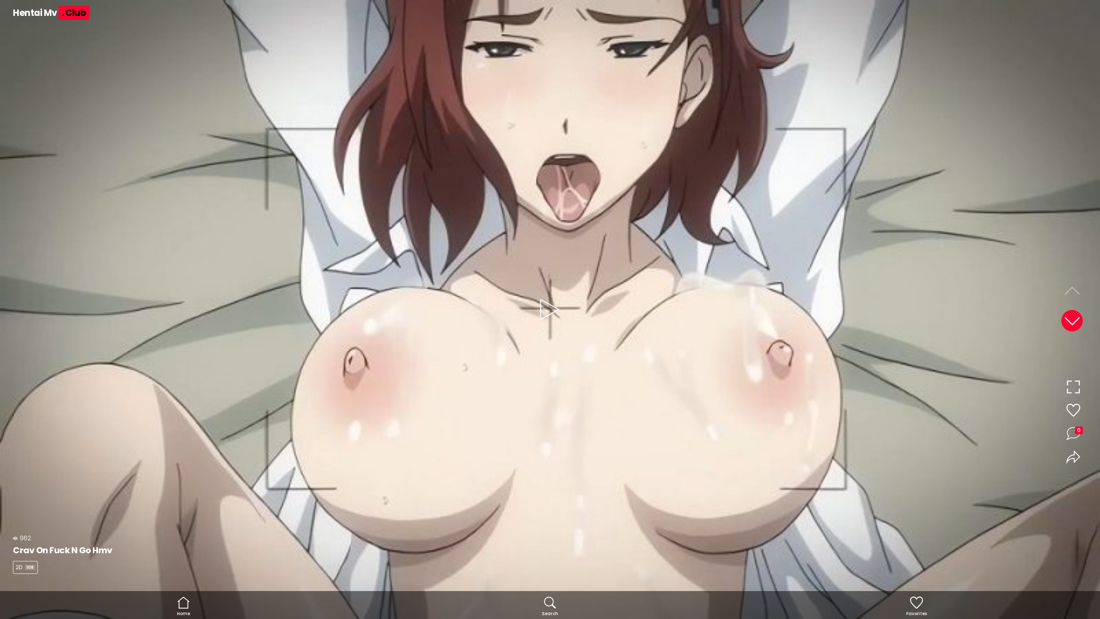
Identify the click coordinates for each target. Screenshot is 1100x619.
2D (24, 567)
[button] (1072, 320)
